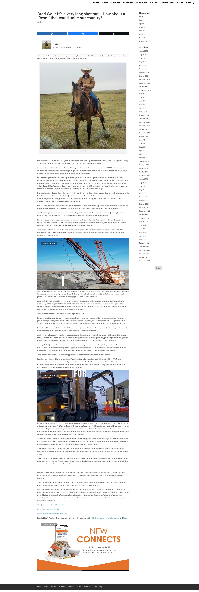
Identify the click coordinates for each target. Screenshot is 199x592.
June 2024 (142, 143)
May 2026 (142, 62)
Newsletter (167, 3)
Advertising (184, 3)
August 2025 (143, 94)
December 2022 (144, 207)
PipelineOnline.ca (98, 518)
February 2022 (144, 243)
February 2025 (144, 115)
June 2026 (142, 58)
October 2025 (144, 87)
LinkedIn (109, 518)
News (105, 3)
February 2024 (144, 158)
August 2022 (143, 222)
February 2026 (144, 72)
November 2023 (144, 168)
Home (96, 3)
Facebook (117, 518)
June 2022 (142, 229)
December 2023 (144, 165)
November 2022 (144, 211)
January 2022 (144, 247)
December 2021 (144, 250)
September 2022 (145, 218)
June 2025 (142, 101)
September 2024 (145, 133)
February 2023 (144, 200)
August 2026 (143, 51)
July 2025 (142, 97)
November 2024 (144, 126)
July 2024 (142, 140)
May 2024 (142, 147)
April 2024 (142, 151)
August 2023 (143, 179)
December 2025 (144, 80)
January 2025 (144, 119)
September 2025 (145, 90)
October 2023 (144, 172)
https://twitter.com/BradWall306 (48, 509)
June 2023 (142, 186)
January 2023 (144, 204)
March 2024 (143, 154)
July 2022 (142, 225)
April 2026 (142, 65)
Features (128, 3)
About (153, 3)
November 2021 (144, 254)
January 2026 (144, 76)
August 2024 (143, 136)
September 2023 (145, 175)
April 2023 (142, 193)
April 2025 (142, 108)
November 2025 (144, 83)
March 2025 (143, 111)
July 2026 (142, 55)
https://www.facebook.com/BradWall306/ (51, 505)
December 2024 (144, 122)
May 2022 (142, 232)
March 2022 (143, 240)
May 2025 (142, 104)
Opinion (115, 3)
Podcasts (141, 3)
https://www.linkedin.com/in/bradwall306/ (52, 514)
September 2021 (145, 261)
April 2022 (142, 236)
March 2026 (143, 69)
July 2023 (142, 183)
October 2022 (144, 215)
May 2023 (142, 190)
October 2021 (144, 257)
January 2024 (144, 161)
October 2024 (144, 129)
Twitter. (125, 518)
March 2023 (143, 197)
